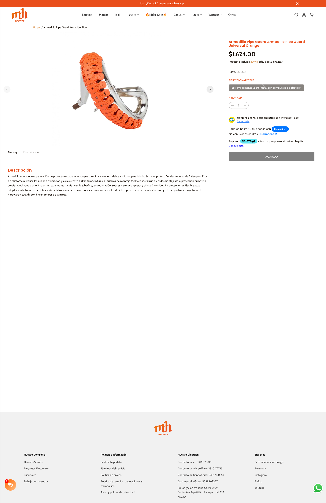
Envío (254, 62)
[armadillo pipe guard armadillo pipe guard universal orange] (108, 89)
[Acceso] (304, 14)
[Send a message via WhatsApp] (318, 488)
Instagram (261, 475)
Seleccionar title (241, 80)
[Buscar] (296, 14)
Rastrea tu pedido (111, 462)
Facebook (260, 468)
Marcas (104, 15)
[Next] (210, 89)
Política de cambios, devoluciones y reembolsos (122, 484)
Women (214, 15)
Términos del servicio (113, 468)
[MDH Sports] (19, 15)
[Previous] (7, 89)
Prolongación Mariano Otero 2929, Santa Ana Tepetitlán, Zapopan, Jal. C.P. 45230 (201, 492)
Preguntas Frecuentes (36, 468)
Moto (133, 15)
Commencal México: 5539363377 (198, 481)
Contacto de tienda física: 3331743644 (201, 475)
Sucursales (30, 475)
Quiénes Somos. (33, 462)
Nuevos (87, 15)
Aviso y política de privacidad (118, 492)
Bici (118, 15)
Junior (196, 15)
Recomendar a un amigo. (269, 462)
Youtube (259, 488)
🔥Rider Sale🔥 (156, 15)
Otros (232, 15)
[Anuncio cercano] (297, 3)
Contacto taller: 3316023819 (195, 462)
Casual (178, 15)
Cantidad (235, 98)
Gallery (12, 152)
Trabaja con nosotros (36, 481)
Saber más (243, 121)
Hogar (36, 27)
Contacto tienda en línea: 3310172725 (200, 468)
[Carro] (311, 14)
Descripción (31, 152)
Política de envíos (111, 475)
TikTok (258, 481)
